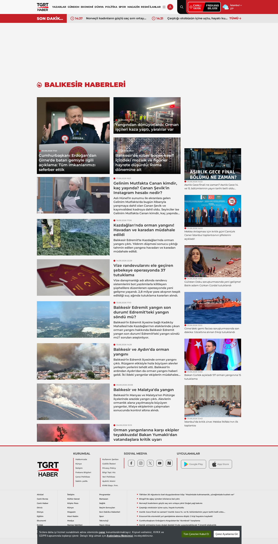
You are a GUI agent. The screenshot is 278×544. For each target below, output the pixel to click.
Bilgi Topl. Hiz (108, 472)
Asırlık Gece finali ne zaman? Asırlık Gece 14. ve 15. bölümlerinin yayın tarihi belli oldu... (182, 512)
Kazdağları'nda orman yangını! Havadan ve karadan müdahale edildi (144, 230)
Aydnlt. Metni (108, 481)
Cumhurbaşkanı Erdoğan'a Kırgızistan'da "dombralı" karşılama (169, 520)
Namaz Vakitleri (74, 525)
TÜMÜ (233, 18)
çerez (102, 532)
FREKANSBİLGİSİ (212, 7)
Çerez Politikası (82, 477)
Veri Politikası (108, 477)
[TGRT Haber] (42, 7)
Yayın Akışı (104, 525)
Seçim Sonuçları (107, 507)
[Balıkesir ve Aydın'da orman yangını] (73, 361)
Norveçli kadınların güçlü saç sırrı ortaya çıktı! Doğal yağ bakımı (116, 18)
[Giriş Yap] (170, 7)
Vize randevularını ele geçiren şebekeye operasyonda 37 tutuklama (143, 270)
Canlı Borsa (42, 499)
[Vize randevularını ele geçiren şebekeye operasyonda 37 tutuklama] (73, 277)
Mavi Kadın (72, 516)
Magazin (71, 512)
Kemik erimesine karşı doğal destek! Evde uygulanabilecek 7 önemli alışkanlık (177, 525)
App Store (223, 464)
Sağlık (102, 503)
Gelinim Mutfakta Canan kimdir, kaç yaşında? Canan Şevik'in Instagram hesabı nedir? (145, 188)
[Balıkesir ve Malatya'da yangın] (73, 401)
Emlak (40, 525)
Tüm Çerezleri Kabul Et (196, 534)
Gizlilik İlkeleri (109, 464)
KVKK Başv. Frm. (110, 485)
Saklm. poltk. (81, 481)
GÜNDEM (73, 6)
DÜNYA (99, 6)
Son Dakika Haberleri (109, 512)
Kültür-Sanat (73, 499)
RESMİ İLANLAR (151, 6)
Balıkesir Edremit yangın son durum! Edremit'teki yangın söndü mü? (142, 312)
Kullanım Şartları (110, 459)
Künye (78, 464)
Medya (70, 520)
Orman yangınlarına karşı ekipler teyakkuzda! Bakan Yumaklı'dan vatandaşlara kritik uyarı (146, 435)
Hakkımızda (81, 459)
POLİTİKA (111, 6)
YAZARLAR (59, 6)
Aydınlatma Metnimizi (120, 535)
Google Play (196, 464)
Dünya (40, 512)
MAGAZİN (133, 6)
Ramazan (103, 499)
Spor (101, 516)
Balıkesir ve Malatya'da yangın (143, 389)
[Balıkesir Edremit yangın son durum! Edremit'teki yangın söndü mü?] (73, 319)
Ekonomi (41, 520)
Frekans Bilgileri (83, 472)
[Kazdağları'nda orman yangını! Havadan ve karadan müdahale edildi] (73, 237)
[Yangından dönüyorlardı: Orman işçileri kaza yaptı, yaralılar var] (147, 115)
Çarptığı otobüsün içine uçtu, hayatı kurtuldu (197, 18)
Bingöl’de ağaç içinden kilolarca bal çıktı (159, 499)
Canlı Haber (42, 503)
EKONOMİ (87, 6)
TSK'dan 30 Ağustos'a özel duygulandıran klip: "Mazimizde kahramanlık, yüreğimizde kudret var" (186, 494)
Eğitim (40, 516)
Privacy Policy (109, 468)
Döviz (39, 507)
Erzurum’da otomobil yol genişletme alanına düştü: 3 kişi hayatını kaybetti (176, 516)
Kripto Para (72, 503)
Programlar (104, 494)
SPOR (122, 6)
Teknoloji (103, 520)
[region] (139, 535)
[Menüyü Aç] (164, 7)
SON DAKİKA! (50, 18)
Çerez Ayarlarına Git (227, 534)
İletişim (79, 468)
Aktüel (40, 494)
